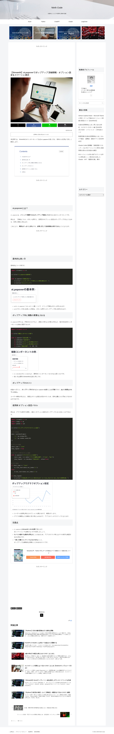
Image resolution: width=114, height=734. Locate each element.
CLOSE (61, 151)
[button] (65, 125)
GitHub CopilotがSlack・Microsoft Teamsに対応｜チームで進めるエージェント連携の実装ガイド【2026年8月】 (91, 118)
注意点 (23, 172)
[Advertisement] (42, 58)
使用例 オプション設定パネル (29, 169)
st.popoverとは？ (26, 156)
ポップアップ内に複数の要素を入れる (32, 162)
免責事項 (30, 731)
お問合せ (12, 731)
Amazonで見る (33, 557)
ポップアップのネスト (28, 165)
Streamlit (20, 608)
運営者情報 (37, 731)
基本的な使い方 (26, 159)
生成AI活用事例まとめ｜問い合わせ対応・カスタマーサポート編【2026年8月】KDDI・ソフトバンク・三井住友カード (90, 128)
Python (13, 608)
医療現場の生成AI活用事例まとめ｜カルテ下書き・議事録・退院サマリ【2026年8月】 (91, 139)
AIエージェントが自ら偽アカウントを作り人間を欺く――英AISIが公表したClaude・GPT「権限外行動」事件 (90, 157)
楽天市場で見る (48, 557)
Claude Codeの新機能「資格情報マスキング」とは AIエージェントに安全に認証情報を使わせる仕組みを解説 (91, 148)
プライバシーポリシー (21, 731)
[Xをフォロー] (41, 615)
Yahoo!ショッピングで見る (62, 557)
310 (91, 86)
